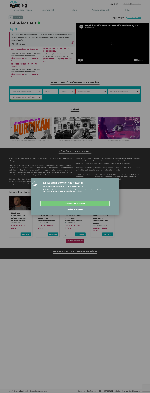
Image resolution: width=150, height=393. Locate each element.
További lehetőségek (75, 209)
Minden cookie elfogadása (75, 204)
